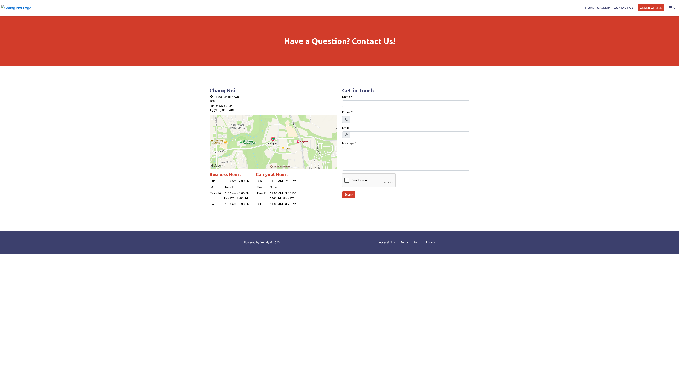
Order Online (651, 8)
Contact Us (623, 8)
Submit (348, 194)
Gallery (604, 8)
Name (346, 97)
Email (345, 127)
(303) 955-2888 (225, 110)
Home (589, 8)
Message (348, 143)
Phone (346, 112)
